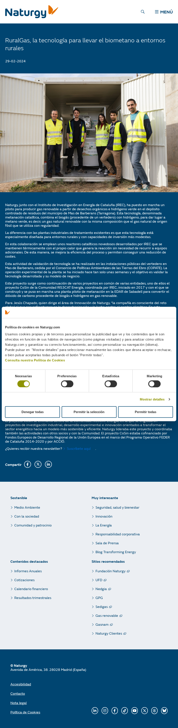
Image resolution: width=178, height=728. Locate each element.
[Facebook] (115, 710)
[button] (27, 464)
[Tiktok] (124, 710)
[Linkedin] (95, 710)
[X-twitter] (144, 710)
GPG (99, 598)
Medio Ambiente (27, 507)
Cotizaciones (24, 580)
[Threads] (154, 710)
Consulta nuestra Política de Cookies (35, 360)
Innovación (104, 516)
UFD (99, 580)
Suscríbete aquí (79, 448)
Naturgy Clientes (109, 633)
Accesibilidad (20, 684)
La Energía (104, 525)
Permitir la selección (89, 412)
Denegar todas (32, 412)
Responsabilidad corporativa (118, 534)
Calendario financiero (31, 589)
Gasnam (102, 624)
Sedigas (102, 606)
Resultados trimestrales (32, 598)
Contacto (17, 693)
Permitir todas (145, 412)
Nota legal (18, 703)
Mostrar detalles (152, 399)
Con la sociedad (26, 516)
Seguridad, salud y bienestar (117, 507)
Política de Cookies (25, 712)
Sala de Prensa (107, 543)
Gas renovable (107, 615)
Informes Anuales (28, 571)
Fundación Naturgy (110, 571)
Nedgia (101, 589)
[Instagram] (105, 710)
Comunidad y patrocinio (33, 525)
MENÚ (166, 11)
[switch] (67, 383)
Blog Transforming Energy (116, 552)
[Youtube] (134, 710)
